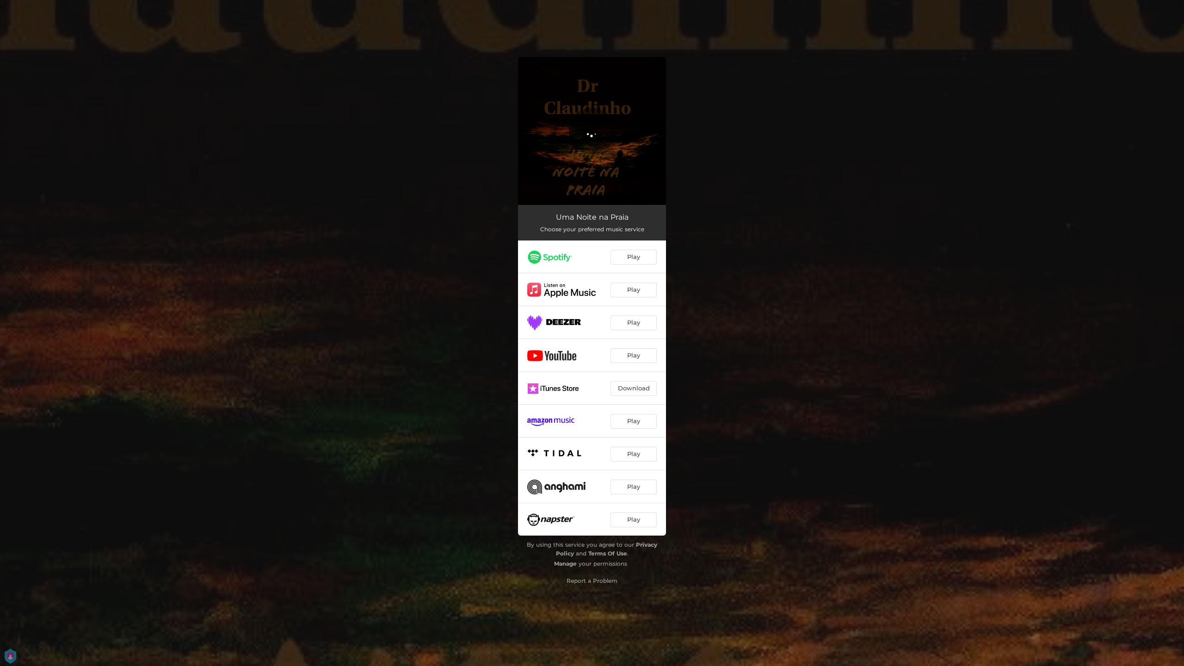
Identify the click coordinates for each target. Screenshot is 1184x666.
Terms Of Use (607, 553)
